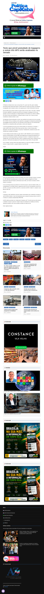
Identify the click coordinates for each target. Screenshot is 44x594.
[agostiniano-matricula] (22, 93)
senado (22, 239)
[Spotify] (10, 220)
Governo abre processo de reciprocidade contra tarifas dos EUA (31, 311)
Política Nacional (14, 55)
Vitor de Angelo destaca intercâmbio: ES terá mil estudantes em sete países (17, 528)
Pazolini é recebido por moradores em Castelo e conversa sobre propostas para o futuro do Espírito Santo (29, 544)
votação (28, 239)
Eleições (6, 239)
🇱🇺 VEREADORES (6, 510)
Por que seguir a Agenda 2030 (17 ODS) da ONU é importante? (16, 391)
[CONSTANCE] (21, 343)
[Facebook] (7, 220)
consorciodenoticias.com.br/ (15, 217)
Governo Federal (27, 307)
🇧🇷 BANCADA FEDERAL (8, 515)
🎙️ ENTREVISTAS (6, 517)
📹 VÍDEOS (5, 522)
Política (10, 263)
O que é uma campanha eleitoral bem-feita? (12, 413)
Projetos (16, 239)
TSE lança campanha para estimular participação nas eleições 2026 (30, 265)
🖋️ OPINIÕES (7, 367)
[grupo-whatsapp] (18, 85)
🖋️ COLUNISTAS (6, 520)
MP (11, 239)
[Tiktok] (8, 220)
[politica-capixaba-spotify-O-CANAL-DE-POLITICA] (16, 164)
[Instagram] (5, 220)
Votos (34, 239)
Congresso (6, 286)
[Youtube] (4, 220)
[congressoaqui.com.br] (22, 440)
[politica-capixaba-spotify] (22, 30)
